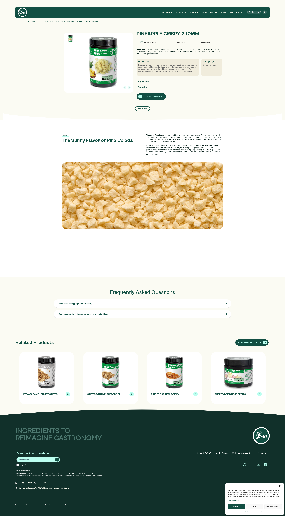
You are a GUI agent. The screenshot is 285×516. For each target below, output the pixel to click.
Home (29, 21)
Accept (236, 507)
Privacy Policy (258, 512)
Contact (262, 453)
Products (36, 21)
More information (97, 475)
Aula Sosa (222, 453)
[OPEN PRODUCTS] (171, 12)
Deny (255, 507)
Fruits (71, 21)
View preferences (273, 507)
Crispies (64, 21)
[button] (280, 486)
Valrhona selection (242, 453)
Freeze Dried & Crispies (51, 21)
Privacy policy (20, 470)
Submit (57, 460)
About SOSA (204, 453)
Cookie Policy (249, 512)
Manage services (234, 501)
